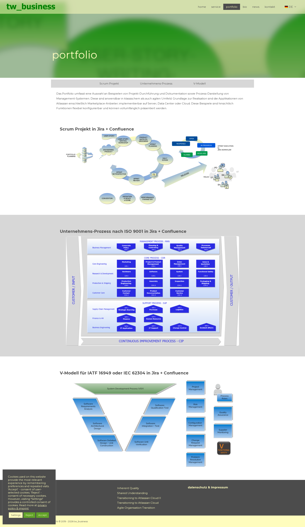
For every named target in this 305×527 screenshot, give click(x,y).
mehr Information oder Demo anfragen (111, 188)
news (255, 6)
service (216, 6)
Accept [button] (42, 515)
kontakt (270, 6)
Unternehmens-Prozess (156, 83)
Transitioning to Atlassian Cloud (138, 502)
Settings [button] (15, 515)
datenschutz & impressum (208, 487)
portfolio (231, 6)
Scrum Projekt (109, 83)
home (202, 6)
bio (245, 6)
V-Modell (199, 83)
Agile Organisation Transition (136, 507)
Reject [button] (29, 515)
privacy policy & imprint (27, 507)
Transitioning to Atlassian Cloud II (139, 498)
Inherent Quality (128, 488)
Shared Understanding (132, 493)
